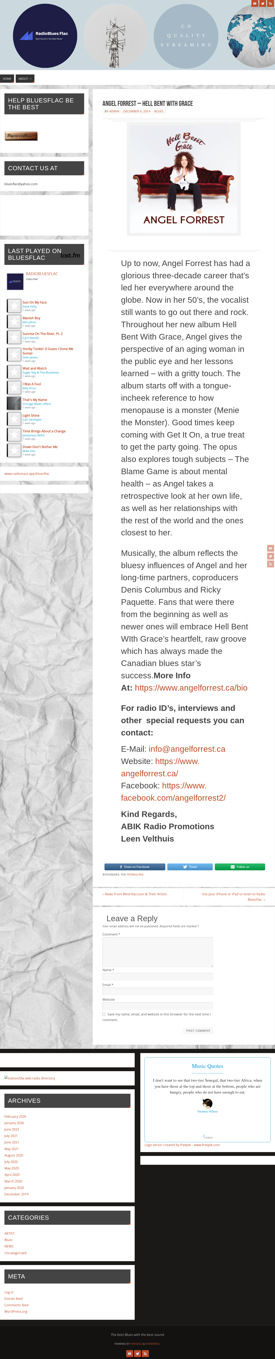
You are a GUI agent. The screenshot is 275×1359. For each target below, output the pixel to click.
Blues (158, 111)
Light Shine (31, 415)
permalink (135, 874)
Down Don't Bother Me (40, 447)
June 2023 (11, 1129)
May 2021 (11, 1149)
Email (107, 985)
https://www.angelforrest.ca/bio (191, 687)
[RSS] (270, 564)
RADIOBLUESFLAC (42, 273)
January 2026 (14, 1123)
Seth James (30, 357)
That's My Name (35, 400)
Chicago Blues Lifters (37, 404)
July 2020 (11, 1162)
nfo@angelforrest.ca (188, 749)
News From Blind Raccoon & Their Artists (134, 894)
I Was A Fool (32, 384)
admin (114, 111)
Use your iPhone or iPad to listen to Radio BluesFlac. (233, 897)
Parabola (136, 1344)
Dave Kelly (30, 306)
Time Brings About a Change (44, 431)
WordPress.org (15, 1311)
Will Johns (29, 322)
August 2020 (13, 1155)
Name (108, 970)
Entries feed (13, 1298)
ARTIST (9, 1233)
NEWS (8, 1246)
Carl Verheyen (32, 419)
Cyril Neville (31, 338)
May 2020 (11, 1168)
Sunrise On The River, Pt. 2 (43, 333)
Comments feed (16, 1305)
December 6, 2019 (136, 111)
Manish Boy (31, 318)
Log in (8, 1292)
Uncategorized (15, 1253)
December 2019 (16, 1194)
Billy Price (29, 388)
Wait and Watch (35, 368)
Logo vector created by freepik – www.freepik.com (182, 1145)
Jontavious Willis (34, 435)
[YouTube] (270, 548)
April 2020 (12, 1174)
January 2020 (14, 1188)
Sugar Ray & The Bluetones (41, 372)
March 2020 (13, 1181)
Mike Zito (29, 451)
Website (108, 999)
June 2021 (11, 1142)
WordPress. (153, 1344)
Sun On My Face (35, 302)
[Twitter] (270, 556)
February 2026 (15, 1116)
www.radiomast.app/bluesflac (27, 473)
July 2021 (11, 1136)
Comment (111, 934)
